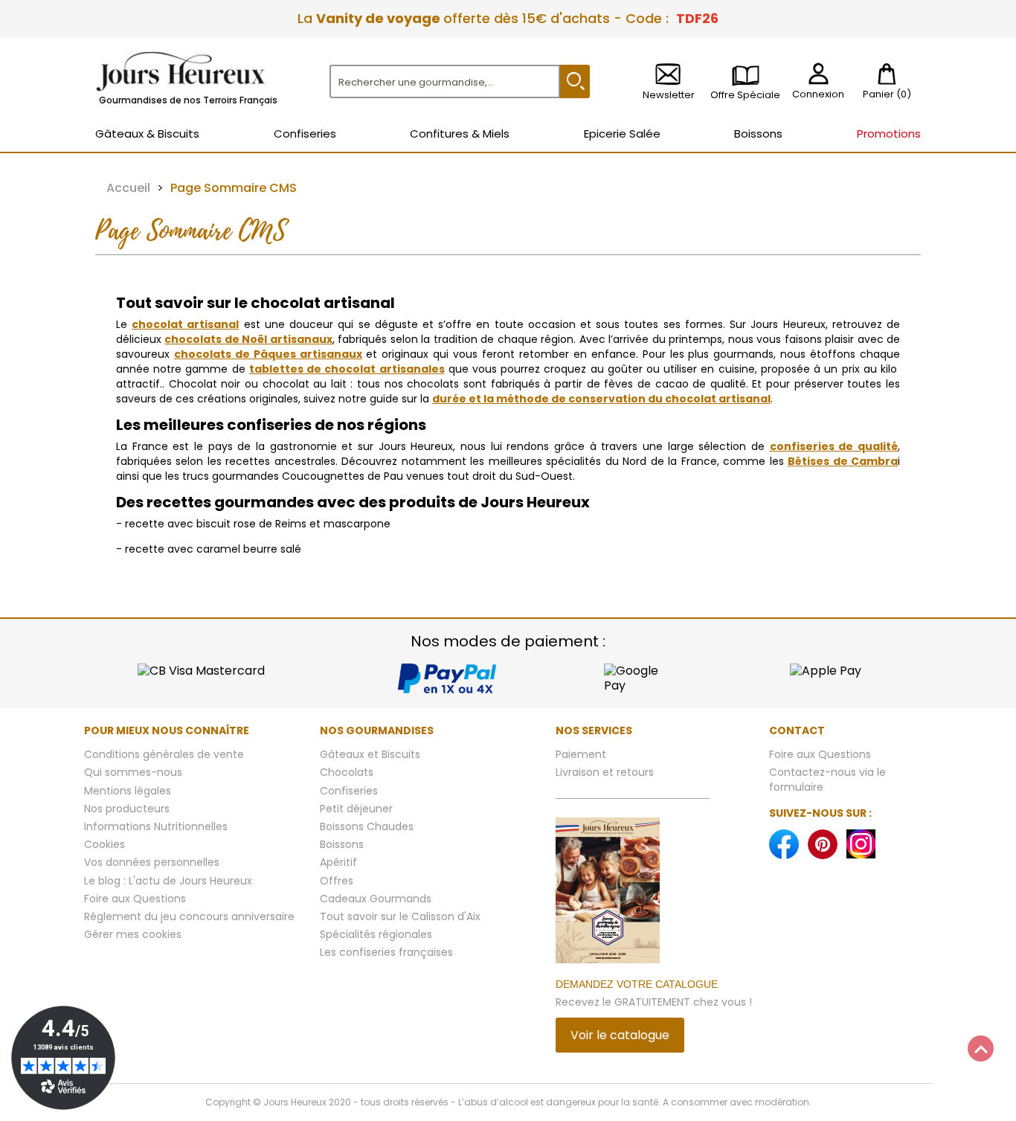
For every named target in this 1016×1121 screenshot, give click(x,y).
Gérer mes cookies (132, 934)
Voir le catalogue (619, 1035)
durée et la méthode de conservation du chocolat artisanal (601, 398)
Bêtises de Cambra (843, 461)
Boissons (342, 844)
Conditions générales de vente (164, 754)
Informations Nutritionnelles (156, 826)
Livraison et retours (605, 772)
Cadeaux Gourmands (375, 898)
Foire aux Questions (135, 898)
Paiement (581, 754)
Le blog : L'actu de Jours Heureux (168, 880)
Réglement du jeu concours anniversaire (189, 916)
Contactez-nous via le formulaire (827, 779)
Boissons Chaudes (367, 826)
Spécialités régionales (376, 934)
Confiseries (349, 790)
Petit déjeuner (356, 808)
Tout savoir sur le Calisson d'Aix (400, 916)
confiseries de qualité (834, 446)
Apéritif (338, 862)
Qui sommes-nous (133, 772)
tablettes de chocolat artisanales (347, 369)
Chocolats (346, 772)
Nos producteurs (127, 808)
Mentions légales (127, 790)
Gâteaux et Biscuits (370, 754)
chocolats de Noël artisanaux (248, 339)
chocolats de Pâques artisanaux (268, 354)
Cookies (104, 844)
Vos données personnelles (151, 862)
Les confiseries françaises (386, 952)
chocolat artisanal (185, 324)
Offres (336, 880)
